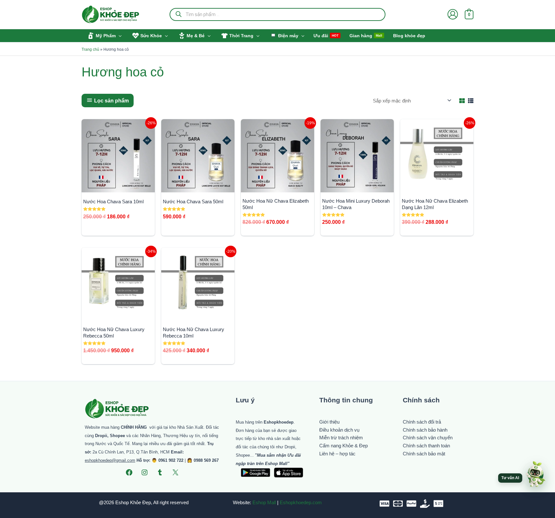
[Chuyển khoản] (438, 503)
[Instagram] (144, 472)
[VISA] (384, 503)
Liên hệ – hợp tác (337, 453)
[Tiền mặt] (425, 503)
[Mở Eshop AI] (535, 474)
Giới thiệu (329, 422)
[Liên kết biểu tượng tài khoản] (452, 14)
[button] (119, 35)
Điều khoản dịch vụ (339, 430)
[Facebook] (129, 472)
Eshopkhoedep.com (301, 502)
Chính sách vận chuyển (428, 437)
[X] (175, 472)
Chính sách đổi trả (422, 422)
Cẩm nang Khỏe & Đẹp (343, 445)
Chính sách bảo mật (424, 453)
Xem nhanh (118, 186)
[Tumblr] (160, 472)
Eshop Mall (264, 502)
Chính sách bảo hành (425, 430)
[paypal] (411, 503)
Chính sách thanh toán (426, 445)
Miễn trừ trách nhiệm (341, 437)
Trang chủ (90, 49)
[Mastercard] (398, 503)
